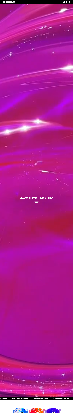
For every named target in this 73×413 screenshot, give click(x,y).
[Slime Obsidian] (9, 2)
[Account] (64, 2)
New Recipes (36, 404)
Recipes (36, 202)
